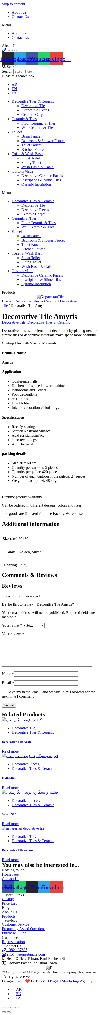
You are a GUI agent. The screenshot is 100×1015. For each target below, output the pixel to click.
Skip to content (13, 4)
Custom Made (22, 171)
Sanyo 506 (9, 814)
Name (8, 674)
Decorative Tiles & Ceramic (33, 101)
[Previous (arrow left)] (4, 1012)
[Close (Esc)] (4, 1007)
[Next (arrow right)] (9, 1012)
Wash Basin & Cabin (37, 167)
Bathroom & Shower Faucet (43, 141)
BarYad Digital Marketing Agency (64, 981)
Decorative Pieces (35, 110)
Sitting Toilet (31, 162)
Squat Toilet (30, 158)
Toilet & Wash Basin (27, 154)
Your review (13, 634)
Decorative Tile (33, 106)
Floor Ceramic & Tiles (38, 123)
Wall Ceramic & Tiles (37, 128)
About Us (19, 12)
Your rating (12, 625)
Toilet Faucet (31, 145)
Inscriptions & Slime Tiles (41, 180)
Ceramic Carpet (33, 114)
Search (7, 71)
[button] (50, 25)
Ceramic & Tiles (24, 119)
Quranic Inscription (36, 184)
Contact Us (20, 17)
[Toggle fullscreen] (14, 1007)
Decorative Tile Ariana (17, 850)
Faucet (17, 132)
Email (8, 683)
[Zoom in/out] (18, 1007)
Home (6, 301)
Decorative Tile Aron (16, 742)
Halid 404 (9, 778)
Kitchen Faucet (33, 149)
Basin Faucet (31, 136)
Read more (10, 751)
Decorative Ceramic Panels (42, 176)
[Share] (9, 1007)
